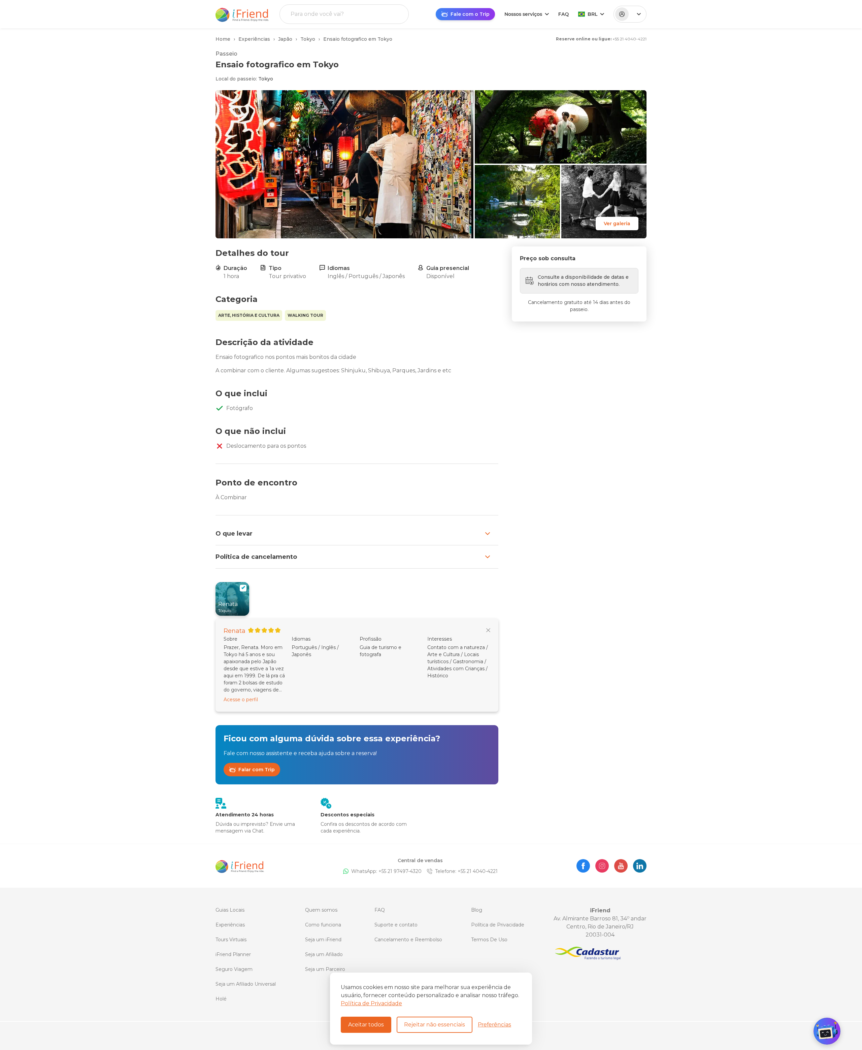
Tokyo (265, 79)
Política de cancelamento (256, 557)
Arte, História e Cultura (248, 315)
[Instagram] (602, 866)
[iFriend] (240, 866)
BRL (592, 14)
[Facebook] (583, 866)
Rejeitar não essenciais (434, 1024)
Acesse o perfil (241, 700)
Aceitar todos (366, 1024)
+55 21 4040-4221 (629, 38)
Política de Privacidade (371, 1003)
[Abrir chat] (827, 1031)
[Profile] (630, 14)
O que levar (234, 533)
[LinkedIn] (639, 866)
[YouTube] (621, 866)
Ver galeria (617, 224)
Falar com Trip (256, 770)
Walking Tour (305, 315)
